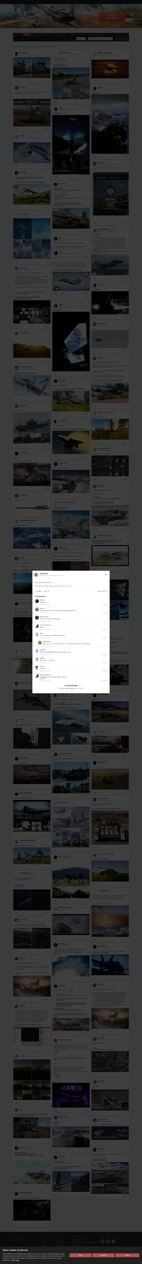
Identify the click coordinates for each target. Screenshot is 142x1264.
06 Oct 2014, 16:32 (45, 638)
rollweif (42, 608)
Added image (43, 575)
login (75, 688)
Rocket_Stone (44, 616)
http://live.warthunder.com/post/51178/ (60, 586)
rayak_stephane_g (45, 625)
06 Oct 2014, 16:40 (48, 646)
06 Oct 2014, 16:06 (45, 629)
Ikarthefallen (44, 573)
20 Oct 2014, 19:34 (45, 681)
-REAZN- (42, 600)
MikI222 (42, 658)
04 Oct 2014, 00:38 (45, 621)
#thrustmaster (39, 582)
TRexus (42, 666)
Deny (80, 1255)
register (81, 688)
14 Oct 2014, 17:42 (45, 671)
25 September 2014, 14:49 (56, 575)
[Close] (106, 574)
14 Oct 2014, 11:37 (45, 662)
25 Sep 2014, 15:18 (45, 604)
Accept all (103, 1255)
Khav (41, 633)
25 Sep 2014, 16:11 (45, 613)
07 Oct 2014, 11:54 (45, 654)
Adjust (127, 1255)
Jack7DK (42, 650)
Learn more (15, 1260)
